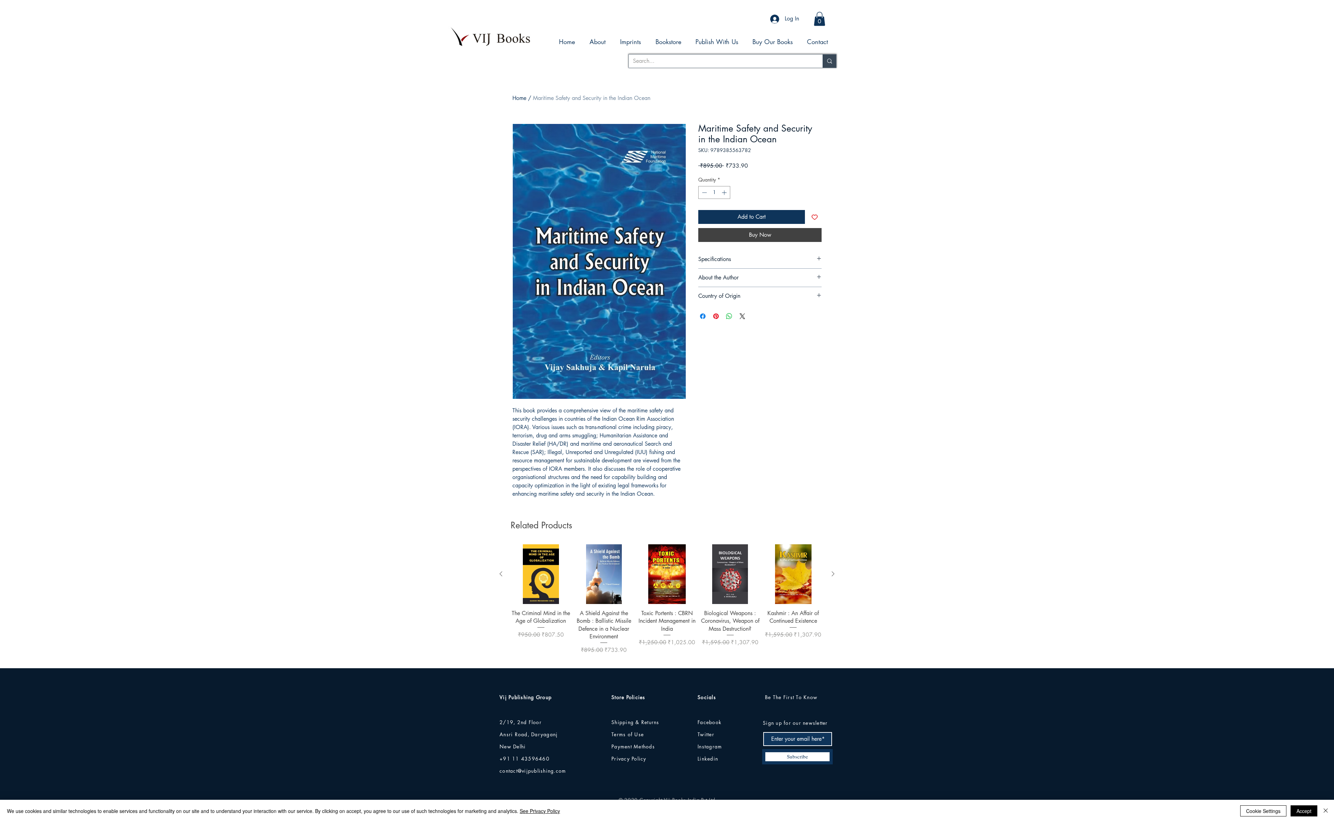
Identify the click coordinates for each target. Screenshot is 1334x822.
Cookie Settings (1263, 810)
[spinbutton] (714, 192)
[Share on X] (742, 316)
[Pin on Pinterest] (716, 316)
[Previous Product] (501, 574)
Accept (1303, 810)
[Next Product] (833, 574)
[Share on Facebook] (703, 316)
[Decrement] (703, 192)
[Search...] (829, 61)
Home (519, 98)
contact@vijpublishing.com (533, 771)
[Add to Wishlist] (815, 217)
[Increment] (724, 192)
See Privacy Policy (540, 810)
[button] (819, 19)
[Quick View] (541, 574)
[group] (667, 603)
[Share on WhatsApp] (729, 316)
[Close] (1325, 810)
